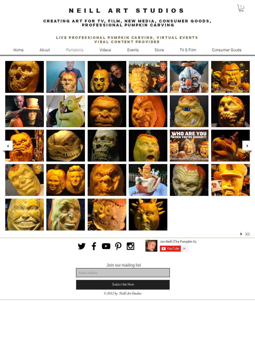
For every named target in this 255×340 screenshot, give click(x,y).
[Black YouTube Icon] (106, 246)
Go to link (178, 122)
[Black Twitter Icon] (81, 246)
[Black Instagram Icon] (130, 246)
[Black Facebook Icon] (94, 246)
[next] (247, 146)
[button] (241, 8)
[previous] (8, 146)
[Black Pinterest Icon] (118, 246)
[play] (242, 233)
